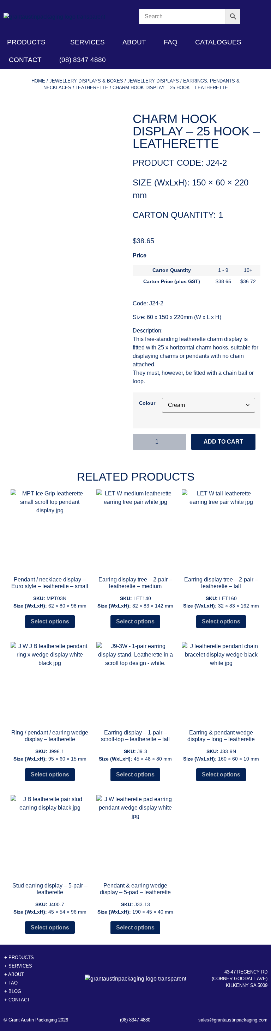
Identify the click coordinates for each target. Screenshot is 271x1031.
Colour (147, 403)
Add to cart (223, 442)
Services (87, 42)
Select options (50, 621)
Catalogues (218, 42)
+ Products (19, 957)
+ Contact (17, 999)
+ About (14, 974)
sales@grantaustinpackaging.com (232, 1020)
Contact (25, 59)
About (134, 42)
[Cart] (253, 16)
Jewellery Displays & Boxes (86, 81)
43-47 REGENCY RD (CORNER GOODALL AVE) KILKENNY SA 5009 (239, 978)
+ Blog (12, 991)
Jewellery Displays (153, 81)
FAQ (170, 42)
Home (38, 81)
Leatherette (92, 87)
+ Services (18, 966)
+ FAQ (11, 983)
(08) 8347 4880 (82, 59)
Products (26, 42)
